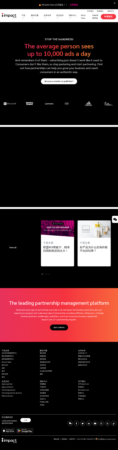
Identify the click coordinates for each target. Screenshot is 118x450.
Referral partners (7, 396)
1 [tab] (42, 274)
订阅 (25, 420)
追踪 (3, 368)
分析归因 (43, 368)
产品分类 (5, 350)
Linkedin (88, 423)
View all (12, 247)
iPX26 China (83, 16)
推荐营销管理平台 (8, 359)
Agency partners (7, 384)
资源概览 (43, 384)
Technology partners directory (12, 393)
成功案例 (43, 393)
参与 (3, 371)
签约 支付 (5, 365)
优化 (3, 377)
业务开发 (43, 365)
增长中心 (72, 15)
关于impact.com (83, 384)
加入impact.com (83, 390)
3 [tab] (46, 274)
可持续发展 (82, 396)
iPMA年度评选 (95, 16)
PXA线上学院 (44, 402)
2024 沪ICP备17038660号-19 (86, 439)
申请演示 (108, 16)
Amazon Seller (6, 362)
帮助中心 (81, 399)
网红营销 (43, 353)
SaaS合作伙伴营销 (46, 371)
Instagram (101, 423)
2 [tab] (44, 274)
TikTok (113, 423)
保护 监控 (5, 374)
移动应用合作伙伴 (84, 362)
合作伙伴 (82, 350)
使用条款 (64, 439)
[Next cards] (115, 250)
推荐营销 (43, 359)
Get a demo (59, 327)
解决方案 (43, 350)
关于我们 (82, 381)
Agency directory (7, 387)
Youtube (95, 423)
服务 (41, 374)
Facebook (76, 423)
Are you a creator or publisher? (59, 81)
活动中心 (43, 399)
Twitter (82, 423)
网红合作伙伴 (82, 359)
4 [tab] (49, 274)
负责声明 (72, 439)
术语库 (42, 405)
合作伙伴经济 (44, 396)
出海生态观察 (44, 390)
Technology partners (8, 390)
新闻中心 (81, 393)
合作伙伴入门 (82, 353)
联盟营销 (43, 356)
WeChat (70, 423)
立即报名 (74, 5)
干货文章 (43, 387)
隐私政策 (56, 439)
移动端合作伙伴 (45, 362)
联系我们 (100, 11)
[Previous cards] (3, 250)
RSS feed (107, 423)
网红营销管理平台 (8, 356)
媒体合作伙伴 (82, 365)
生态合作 (5, 381)
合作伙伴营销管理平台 (9, 353)
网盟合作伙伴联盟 (84, 356)
